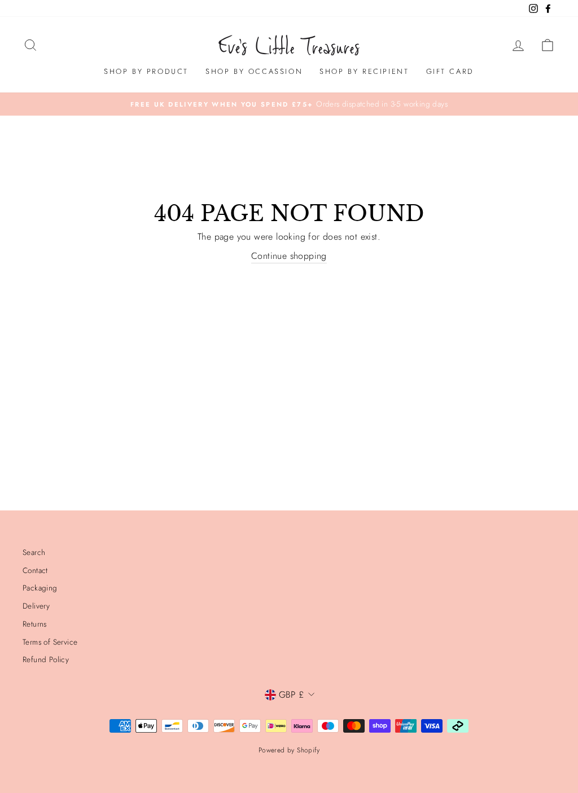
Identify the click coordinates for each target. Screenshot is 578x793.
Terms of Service (50, 641)
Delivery (36, 605)
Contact (35, 570)
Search (34, 552)
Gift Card (450, 71)
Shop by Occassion (254, 71)
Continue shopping (289, 255)
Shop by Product (146, 71)
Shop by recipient (364, 71)
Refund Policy (46, 659)
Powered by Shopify (289, 750)
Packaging (40, 587)
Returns (35, 623)
